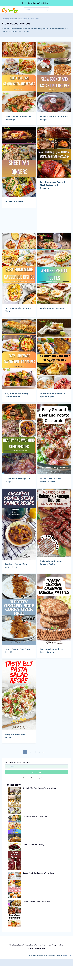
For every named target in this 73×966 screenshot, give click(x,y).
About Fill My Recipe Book (36, 948)
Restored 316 (66, 955)
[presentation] (19, 77)
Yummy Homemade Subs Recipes (35, 816)
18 (43, 752)
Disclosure (61, 945)
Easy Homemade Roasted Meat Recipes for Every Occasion (52, 185)
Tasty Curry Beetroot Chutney (33, 845)
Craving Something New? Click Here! (35, 3)
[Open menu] (69, 9)
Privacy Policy (51, 945)
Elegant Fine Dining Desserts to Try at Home (38, 873)
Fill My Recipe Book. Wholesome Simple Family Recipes (27, 945)
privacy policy (39, 777)
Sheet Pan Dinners (14, 202)
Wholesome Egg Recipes (52, 308)
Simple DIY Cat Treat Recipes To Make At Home (40, 788)
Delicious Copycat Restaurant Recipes (36, 901)
